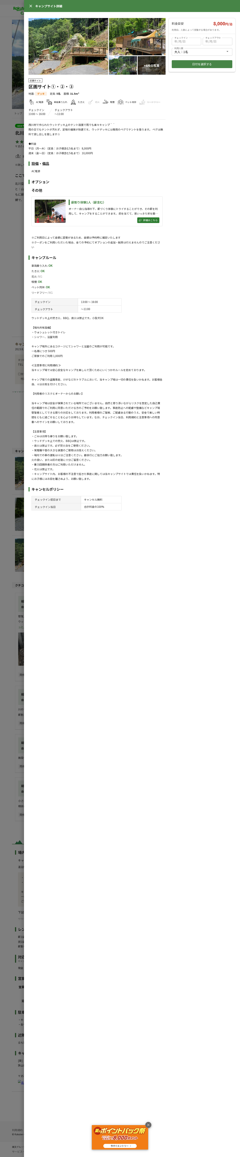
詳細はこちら (150, 220)
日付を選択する (202, 64)
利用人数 (178, 48)
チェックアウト (213, 37)
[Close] (30, 6)
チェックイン (181, 37)
